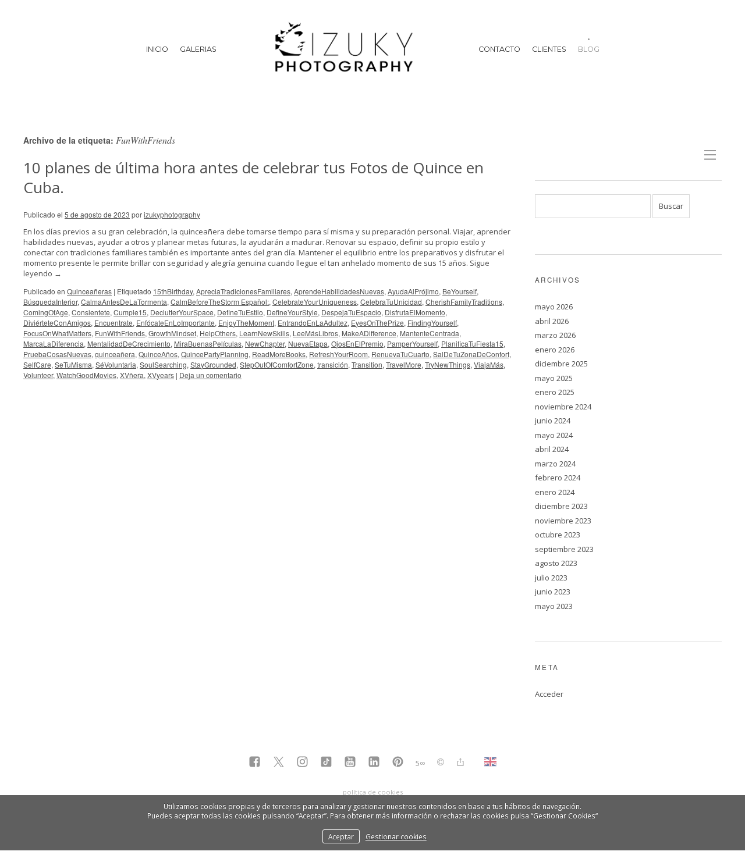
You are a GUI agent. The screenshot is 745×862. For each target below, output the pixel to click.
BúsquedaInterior (50, 302)
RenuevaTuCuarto (400, 354)
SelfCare (37, 364)
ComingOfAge (45, 312)
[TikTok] (326, 763)
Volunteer (38, 375)
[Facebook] (255, 763)
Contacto (499, 49)
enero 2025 (554, 392)
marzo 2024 (555, 463)
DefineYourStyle (292, 312)
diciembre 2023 (561, 506)
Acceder (549, 694)
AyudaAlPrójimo (413, 291)
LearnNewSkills (264, 333)
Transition (367, 364)
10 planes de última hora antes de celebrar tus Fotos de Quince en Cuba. (253, 177)
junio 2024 (552, 420)
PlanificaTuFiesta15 (472, 343)
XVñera (132, 375)
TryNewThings (447, 364)
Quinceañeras (89, 291)
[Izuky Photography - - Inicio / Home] (347, 49)
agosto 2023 (556, 563)
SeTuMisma (73, 364)
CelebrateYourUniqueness (314, 302)
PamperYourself (412, 343)
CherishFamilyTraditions (463, 302)
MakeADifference (369, 333)
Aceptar (341, 836)
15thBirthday (173, 291)
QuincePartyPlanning (215, 354)
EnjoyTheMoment (246, 322)
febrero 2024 (557, 477)
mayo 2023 (554, 606)
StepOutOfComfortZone (277, 364)
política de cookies (373, 792)
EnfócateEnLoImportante (175, 322)
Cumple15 (130, 312)
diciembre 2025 (561, 363)
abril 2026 (552, 321)
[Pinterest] (398, 763)
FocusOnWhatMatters (57, 333)
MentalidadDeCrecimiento (129, 343)
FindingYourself (432, 322)
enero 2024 (554, 492)
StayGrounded (213, 364)
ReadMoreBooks (279, 354)
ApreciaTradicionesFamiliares (243, 291)
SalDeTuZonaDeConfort (471, 354)
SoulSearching (163, 364)
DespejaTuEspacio (351, 312)
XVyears (160, 375)
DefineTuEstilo (240, 312)
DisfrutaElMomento (415, 312)
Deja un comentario (210, 375)
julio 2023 (551, 577)
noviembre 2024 (563, 406)
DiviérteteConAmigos (57, 322)
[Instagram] (302, 763)
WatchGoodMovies (86, 375)
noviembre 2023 (563, 520)
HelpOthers (218, 333)
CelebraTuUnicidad (391, 302)
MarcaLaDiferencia (53, 343)
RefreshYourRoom (338, 354)
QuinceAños (158, 354)
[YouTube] (350, 763)
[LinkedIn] (374, 763)
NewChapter (265, 343)
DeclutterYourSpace (182, 312)
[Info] (441, 763)
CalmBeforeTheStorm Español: (220, 302)
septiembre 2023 (564, 549)
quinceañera (115, 354)
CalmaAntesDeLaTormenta (124, 302)
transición (332, 364)
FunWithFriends (120, 333)
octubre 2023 (557, 534)
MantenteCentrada (429, 333)
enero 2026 (554, 349)
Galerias (198, 49)
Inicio (157, 49)
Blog (588, 49)
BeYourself (459, 291)
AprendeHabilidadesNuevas (339, 291)
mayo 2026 (554, 306)
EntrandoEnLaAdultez (312, 322)
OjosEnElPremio (357, 343)
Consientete (91, 312)
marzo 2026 (555, 335)
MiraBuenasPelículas (208, 343)
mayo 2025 (554, 378)
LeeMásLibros (315, 333)
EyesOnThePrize (377, 322)
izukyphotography (172, 214)
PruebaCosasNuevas (57, 354)
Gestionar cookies (396, 836)
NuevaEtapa (308, 343)
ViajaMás (488, 364)
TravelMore (403, 364)
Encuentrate (113, 322)
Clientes (549, 49)
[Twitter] (278, 763)
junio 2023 (552, 591)
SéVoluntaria (115, 364)
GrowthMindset (172, 333)
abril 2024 (552, 449)
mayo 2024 (554, 435)
